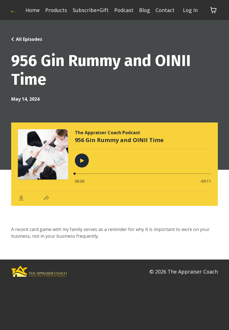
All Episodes (29, 39)
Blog (144, 10)
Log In (190, 10)
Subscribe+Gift (91, 10)
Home (32, 10)
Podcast (123, 10)
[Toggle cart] (213, 10)
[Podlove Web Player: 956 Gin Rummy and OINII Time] (114, 164)
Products (56, 10)
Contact (165, 10)
